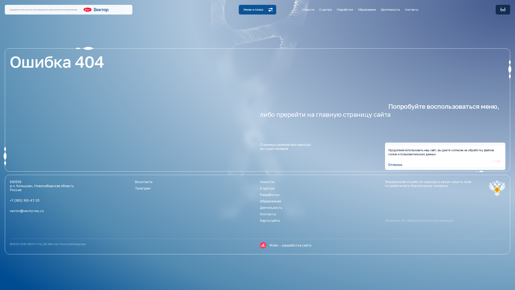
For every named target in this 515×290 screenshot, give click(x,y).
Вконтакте (143, 182)
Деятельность (271, 208)
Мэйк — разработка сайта (290, 245)
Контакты (411, 9)
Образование (270, 201)
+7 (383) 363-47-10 (24, 200)
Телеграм (142, 188)
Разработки (269, 195)
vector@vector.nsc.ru (27, 211)
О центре (267, 188)
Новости (308, 9)
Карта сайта (270, 221)
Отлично (395, 165)
